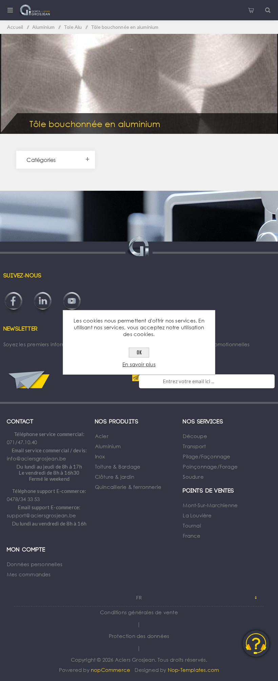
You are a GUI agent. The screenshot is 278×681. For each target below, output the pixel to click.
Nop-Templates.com (193, 669)
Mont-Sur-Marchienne (210, 505)
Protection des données (139, 636)
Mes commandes (29, 574)
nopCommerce (110, 669)
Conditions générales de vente (139, 612)
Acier (101, 436)
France (191, 535)
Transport (194, 446)
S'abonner (135, 377)
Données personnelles (34, 564)
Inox (100, 456)
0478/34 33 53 (23, 499)
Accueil (15, 27)
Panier (250, 10)
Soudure (193, 476)
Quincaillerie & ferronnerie (128, 486)
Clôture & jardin (114, 476)
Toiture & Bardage (117, 466)
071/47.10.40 (22, 442)
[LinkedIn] (43, 292)
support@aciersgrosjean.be (41, 515)
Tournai (192, 525)
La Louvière (197, 515)
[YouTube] (72, 292)
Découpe (195, 436)
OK (139, 352)
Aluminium (108, 446)
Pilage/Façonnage (206, 456)
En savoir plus (139, 364)
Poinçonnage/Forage (210, 466)
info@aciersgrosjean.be (36, 458)
